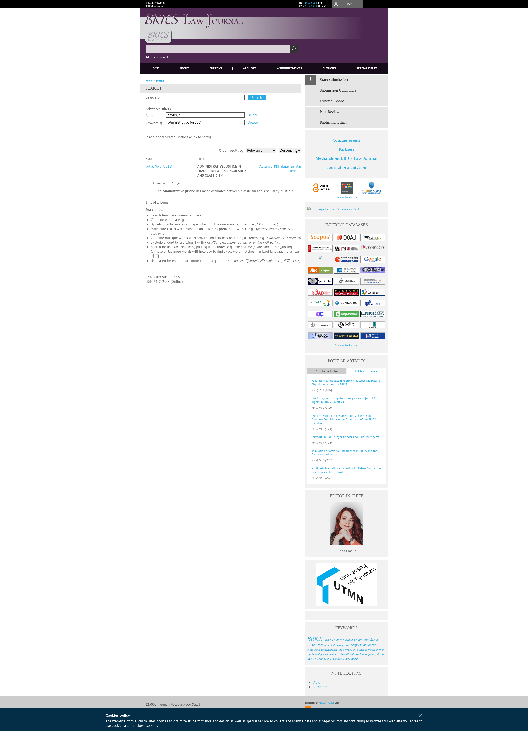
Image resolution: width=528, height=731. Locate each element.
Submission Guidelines (338, 90)
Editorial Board (332, 101)
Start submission (334, 80)
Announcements (289, 68)
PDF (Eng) (281, 166)
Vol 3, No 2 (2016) (158, 166)
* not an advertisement (346, 197)
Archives (249, 68)
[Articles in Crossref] (347, 188)
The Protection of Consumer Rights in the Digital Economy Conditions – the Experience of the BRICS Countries (343, 419)
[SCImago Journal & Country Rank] (346, 209)
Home (155, 68)
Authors (329, 68)
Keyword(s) (154, 123)
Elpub (331, 702)
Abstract (266, 166)
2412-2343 (311, 5)
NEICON (323, 702)
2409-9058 (311, 2)
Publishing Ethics (333, 122)
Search (160, 80)
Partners (346, 150)
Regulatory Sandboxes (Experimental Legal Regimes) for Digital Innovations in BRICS (346, 382)
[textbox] (218, 49)
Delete (253, 115)
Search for (153, 97)
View (316, 682)
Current (216, 68)
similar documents (293, 168)
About (184, 68)
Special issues (366, 68)
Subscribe (320, 687)
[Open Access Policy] (322, 188)
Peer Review (329, 112)
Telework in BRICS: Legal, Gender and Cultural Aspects (345, 437)
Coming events (346, 140)
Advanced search (157, 57)
